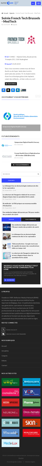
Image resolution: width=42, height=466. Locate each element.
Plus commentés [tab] (31, 219)
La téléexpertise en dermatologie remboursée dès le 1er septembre (20, 187)
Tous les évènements (22, 164)
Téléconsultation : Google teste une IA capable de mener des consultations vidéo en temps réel (25, 246)
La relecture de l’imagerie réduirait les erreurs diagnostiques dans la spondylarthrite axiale (19, 196)
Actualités (5, 351)
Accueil (6, 13)
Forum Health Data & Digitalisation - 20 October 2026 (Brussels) (27, 154)
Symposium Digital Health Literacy (14, 127)
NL (33, 3)
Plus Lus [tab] (11, 219)
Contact (4, 365)
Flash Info (11, 180)
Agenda (11, 13)
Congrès (4, 356)
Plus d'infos (12, 83)
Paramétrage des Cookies (14, 462)
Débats (4, 361)
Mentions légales (30, 462)
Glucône (21, 458)
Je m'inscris (10, 280)
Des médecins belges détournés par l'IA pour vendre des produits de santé (21, 213)
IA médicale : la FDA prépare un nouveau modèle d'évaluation (20, 205)
